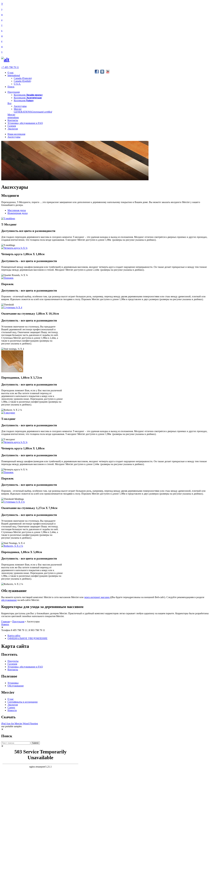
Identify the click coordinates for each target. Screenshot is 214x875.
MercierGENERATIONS (33, 110)
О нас (11, 72)
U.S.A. (17, 84)
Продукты (13, 661)
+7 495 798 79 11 (10, 67)
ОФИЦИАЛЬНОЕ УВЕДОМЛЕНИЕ (27, 638)
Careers (11, 707)
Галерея (12, 126)
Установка (13, 683)
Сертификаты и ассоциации (23, 702)
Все (9, 103)
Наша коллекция (16, 134)
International (14, 75)
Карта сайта (14, 635)
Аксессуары (20, 106)
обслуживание (9, 600)
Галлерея (12, 664)
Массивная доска (17, 210)
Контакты (13, 120)
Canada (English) (22, 81)
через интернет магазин (97, 597)
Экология (13, 128)
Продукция (14, 92)
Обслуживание (16, 685)
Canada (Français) (23, 78)
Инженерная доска (18, 213)
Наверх (5, 624)
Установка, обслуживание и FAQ (25, 123)
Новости (12, 710)
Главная (5, 621)
